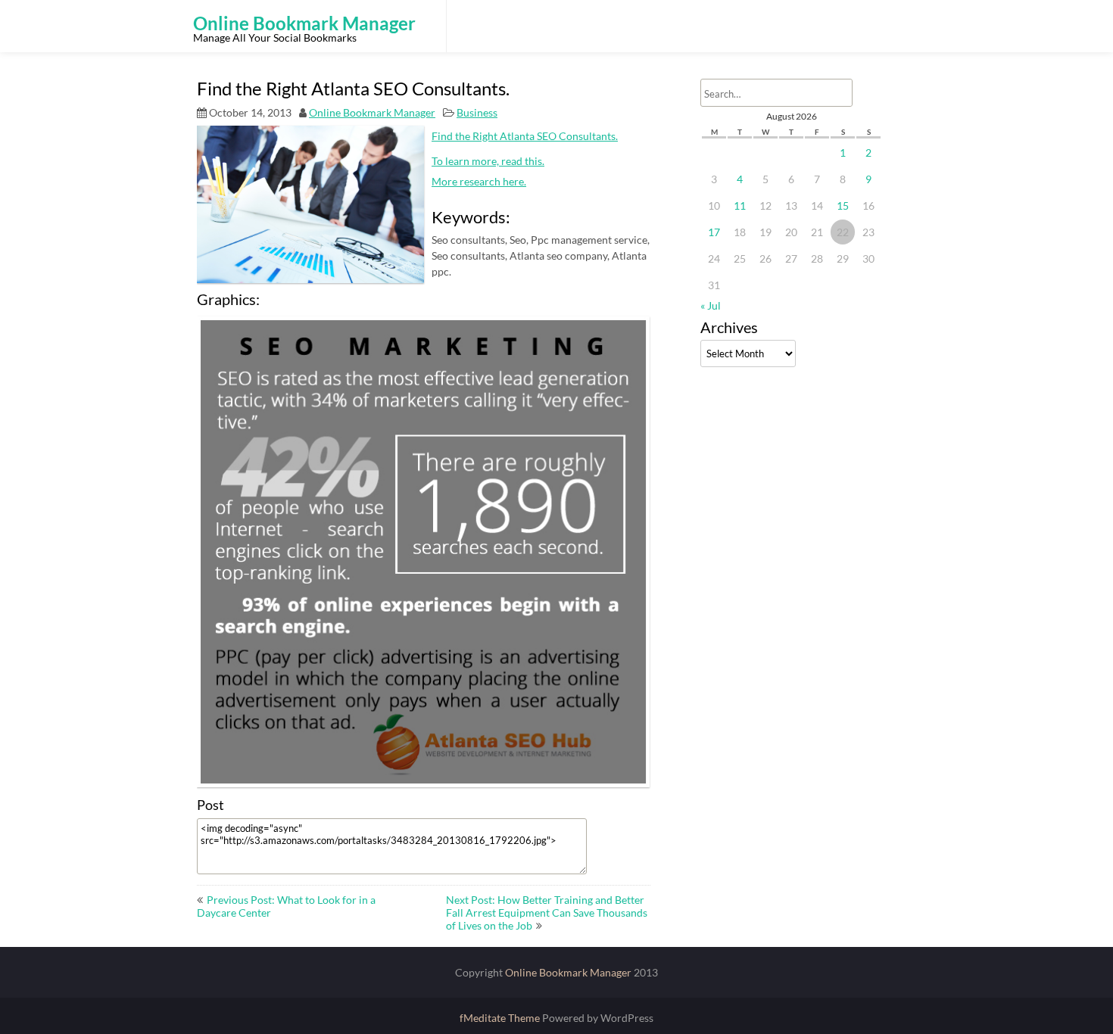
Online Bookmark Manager (372, 112)
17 (714, 232)
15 (843, 205)
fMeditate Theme (501, 1017)
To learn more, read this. (488, 160)
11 (740, 205)
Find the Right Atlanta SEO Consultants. (525, 135)
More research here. (479, 181)
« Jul (710, 305)
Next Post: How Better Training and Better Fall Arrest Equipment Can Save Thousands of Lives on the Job (546, 912)
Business (477, 112)
